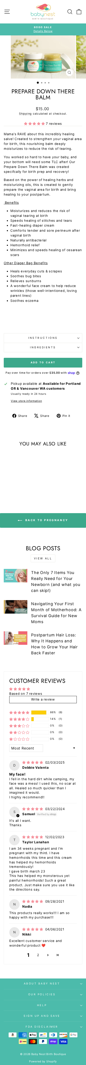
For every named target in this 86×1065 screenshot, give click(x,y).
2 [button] (38, 955)
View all (43, 558)
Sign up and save (42, 1015)
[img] (33, 763)
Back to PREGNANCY (46, 520)
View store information (26, 401)
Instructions (43, 337)
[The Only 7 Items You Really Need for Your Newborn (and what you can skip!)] (15, 575)
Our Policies (42, 994)
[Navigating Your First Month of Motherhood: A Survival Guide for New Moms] (15, 606)
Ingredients (43, 347)
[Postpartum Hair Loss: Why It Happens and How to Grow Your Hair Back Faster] (15, 638)
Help (42, 1005)
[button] (35, 124)
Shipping (25, 113)
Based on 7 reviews (25, 694)
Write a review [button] (43, 699)
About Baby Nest (42, 983)
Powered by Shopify (43, 1061)
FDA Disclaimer (42, 1026)
